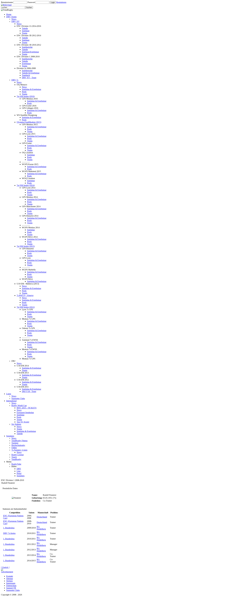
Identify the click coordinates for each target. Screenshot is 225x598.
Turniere (14, 443)
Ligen (8, 394)
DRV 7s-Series (9, 533)
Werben (9, 581)
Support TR (11, 588)
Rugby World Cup (19, 405)
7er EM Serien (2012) (26, 307)
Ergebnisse (26, 63)
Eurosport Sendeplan (25, 412)
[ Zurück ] (5, 567)
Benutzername (7, 2)
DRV (19, 469)
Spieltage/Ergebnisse (30, 52)
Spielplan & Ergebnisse (31, 89)
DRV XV (15, 21)
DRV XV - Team (29, 78)
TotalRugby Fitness (19, 441)
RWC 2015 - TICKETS (26, 408)
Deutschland (42, 517)
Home (8, 14)
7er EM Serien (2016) (26, 96)
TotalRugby (16, 459)
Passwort (31, 2)
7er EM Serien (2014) (26, 185)
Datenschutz (11, 585)
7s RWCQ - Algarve (25, 295)
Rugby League (17, 455)
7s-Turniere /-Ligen (19, 450)
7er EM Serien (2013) (26, 246)
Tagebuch (26, 75)
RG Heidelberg (41, 528)
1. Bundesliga (8, 528)
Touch (14, 457)
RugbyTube (16, 464)
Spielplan (31, 155)
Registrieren (61, 2)
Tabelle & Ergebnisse (30, 73)
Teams (24, 33)
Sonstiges (10, 436)
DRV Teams (11, 17)
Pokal (19, 473)
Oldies (14, 448)
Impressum (10, 583)
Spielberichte (27, 47)
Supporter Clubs (18, 398)
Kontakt (9, 576)
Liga (18, 471)
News (13, 19)
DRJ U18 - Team (29, 391)
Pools (24, 92)
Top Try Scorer (23, 422)
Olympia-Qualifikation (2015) (29, 122)
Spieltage (25, 31)
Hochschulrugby (18, 445)
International (11, 401)
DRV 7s (14, 80)
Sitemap (9, 578)
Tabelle (25, 28)
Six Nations (16, 424)
